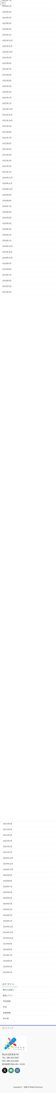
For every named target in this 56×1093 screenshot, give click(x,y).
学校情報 (7, 1001)
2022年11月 (7, 46)
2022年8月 (7, 63)
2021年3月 (7, 841)
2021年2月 (7, 846)
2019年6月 (7, 961)
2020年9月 (7, 875)
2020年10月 (8, 869)
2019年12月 (8, 927)
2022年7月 (7, 69)
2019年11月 (8, 932)
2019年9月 (7, 944)
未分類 (6, 1018)
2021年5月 (7, 829)
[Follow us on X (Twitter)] (4, 1070)
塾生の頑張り (8, 990)
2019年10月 (8, 938)
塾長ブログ (8, 995)
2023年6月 (7, 6)
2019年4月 (7, 972)
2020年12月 (8, 858)
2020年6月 (7, 892)
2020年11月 (8, 864)
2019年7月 (7, 955)
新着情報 (7, 1013)
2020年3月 (7, 909)
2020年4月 (7, 904)
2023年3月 (7, 23)
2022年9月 (7, 57)
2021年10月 (7, 120)
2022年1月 (7, 103)
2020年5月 (7, 898)
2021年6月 (7, 824)
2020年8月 (7, 881)
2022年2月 (7, 98)
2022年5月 (7, 80)
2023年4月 (7, 18)
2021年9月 (7, 126)
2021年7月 (7, 138)
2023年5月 (7, 12)
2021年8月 (7, 132)
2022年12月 (7, 40)
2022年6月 (7, 75)
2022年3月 (7, 92)
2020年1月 (7, 921)
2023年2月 (7, 29)
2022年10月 (7, 52)
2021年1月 (7, 852)
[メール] (11, 1070)
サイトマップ (7, 1028)
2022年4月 (7, 86)
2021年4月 (7, 835)
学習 (5, 1007)
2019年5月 (7, 966)
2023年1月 (7, 35)
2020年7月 (7, 886)
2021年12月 (7, 109)
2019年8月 (7, 949)
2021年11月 (7, 115)
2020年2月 (7, 915)
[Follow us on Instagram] (17, 1070)
